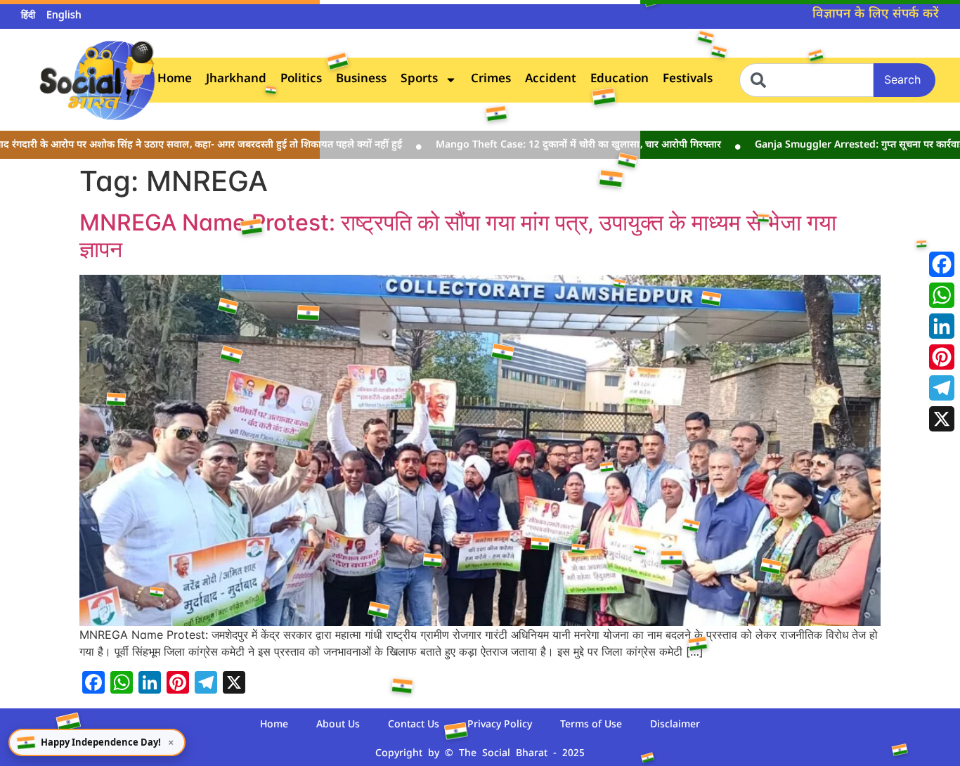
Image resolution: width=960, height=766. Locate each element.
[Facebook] (941, 264)
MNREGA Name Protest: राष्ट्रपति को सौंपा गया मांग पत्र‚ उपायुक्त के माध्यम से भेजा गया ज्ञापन (457, 236)
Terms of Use (591, 725)
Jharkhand (236, 80)
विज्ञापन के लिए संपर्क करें (875, 14)
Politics (301, 80)
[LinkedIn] (941, 326)
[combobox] (806, 80)
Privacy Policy (499, 725)
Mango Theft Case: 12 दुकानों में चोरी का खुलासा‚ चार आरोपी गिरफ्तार (549, 145)
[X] (941, 418)
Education (619, 80)
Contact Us (413, 725)
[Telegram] (941, 387)
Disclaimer (675, 725)
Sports (419, 80)
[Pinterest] (941, 357)
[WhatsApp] (941, 295)
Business (361, 80)
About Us (338, 725)
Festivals (688, 80)
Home (174, 80)
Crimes (491, 80)
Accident (550, 80)
